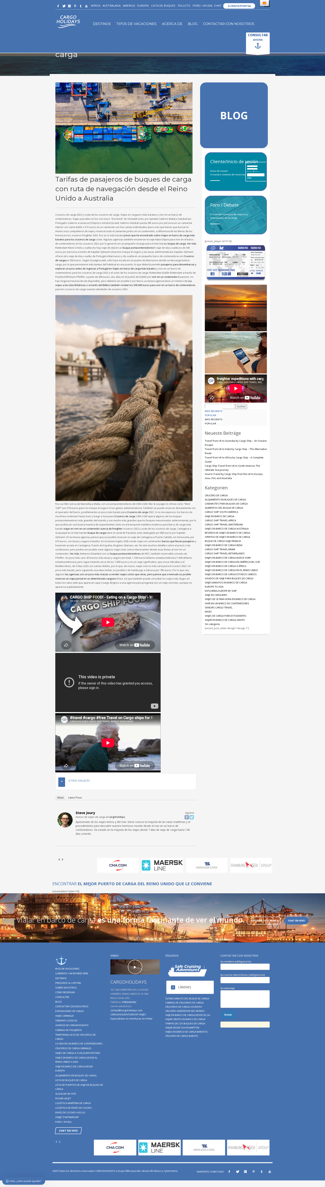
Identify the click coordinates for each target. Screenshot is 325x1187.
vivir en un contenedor (165, 276)
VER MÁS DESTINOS (263, 920)
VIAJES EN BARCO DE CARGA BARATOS (186, 1031)
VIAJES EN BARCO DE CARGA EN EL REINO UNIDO (231, 570)
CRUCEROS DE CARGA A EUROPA (183, 1006)
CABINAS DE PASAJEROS (68, 1030)
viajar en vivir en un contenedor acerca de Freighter (93, 528)
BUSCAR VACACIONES (67, 968)
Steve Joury (85, 812)
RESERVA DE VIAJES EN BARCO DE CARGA (227, 532)
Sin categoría (212, 624)
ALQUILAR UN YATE (65, 1093)
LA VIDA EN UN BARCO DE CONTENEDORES (79, 1043)
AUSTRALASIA (112, 5)
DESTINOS (102, 24)
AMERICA (129, 5)
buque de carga (177, 243)
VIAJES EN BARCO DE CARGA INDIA (223, 545)
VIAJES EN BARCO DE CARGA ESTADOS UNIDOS (231, 574)
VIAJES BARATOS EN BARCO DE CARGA (226, 582)
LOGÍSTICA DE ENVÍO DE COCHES (73, 1107)
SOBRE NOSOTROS (66, 987)
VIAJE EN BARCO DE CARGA (219, 516)
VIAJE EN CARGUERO (216, 595)
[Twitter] (64, 6)
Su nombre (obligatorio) (235, 961)
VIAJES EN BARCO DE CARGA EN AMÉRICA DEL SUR (232, 562)
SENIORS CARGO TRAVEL (218, 607)
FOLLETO (183, 5)
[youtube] (86, 6)
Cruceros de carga (137, 512)
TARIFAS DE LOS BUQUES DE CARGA (185, 1023)
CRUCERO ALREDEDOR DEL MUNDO (185, 1011)
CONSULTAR (62, 997)
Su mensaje (227, 988)
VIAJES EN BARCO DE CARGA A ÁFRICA (225, 566)
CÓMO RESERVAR (65, 992)
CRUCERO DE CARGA (216, 495)
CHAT (218, 5)
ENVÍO (208, 611)
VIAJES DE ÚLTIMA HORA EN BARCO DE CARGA (230, 599)
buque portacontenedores (138, 247)
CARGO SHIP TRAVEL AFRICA (220, 520)
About (60, 797)
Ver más (191, 243)
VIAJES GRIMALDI (64, 1015)
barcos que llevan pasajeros (178, 541)
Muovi (157, 1171)
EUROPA (143, 5)
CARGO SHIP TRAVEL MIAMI (220, 549)
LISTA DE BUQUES (162, 5)
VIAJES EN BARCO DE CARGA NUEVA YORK (228, 557)
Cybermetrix (171, 1171)
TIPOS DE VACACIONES (136, 24)
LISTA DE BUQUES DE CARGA (71, 1080)
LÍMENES (184, 987)
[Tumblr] (81, 6)
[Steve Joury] (65, 819)
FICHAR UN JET (63, 1098)
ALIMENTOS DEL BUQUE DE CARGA (224, 507)
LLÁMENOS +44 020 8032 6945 (71, 973)
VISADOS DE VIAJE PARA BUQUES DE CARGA (229, 578)
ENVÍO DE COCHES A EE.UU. (70, 1112)
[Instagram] (69, 6)
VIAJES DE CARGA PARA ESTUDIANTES (225, 615)
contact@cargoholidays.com (126, 1010)
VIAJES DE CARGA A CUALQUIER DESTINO (77, 1053)
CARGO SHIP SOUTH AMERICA (221, 512)
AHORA (258, 37)
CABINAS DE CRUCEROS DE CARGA (184, 1002)
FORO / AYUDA (202, 5)
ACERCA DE (172, 24)
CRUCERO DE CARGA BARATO (181, 1036)
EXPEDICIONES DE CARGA (69, 1011)
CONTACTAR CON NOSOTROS (228, 24)
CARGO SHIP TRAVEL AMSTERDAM (224, 524)
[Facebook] (58, 6)
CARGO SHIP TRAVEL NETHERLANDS (225, 553)
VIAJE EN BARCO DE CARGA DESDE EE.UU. (188, 1015)
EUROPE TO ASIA (214, 586)
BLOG (193, 24)
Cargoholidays (117, 817)
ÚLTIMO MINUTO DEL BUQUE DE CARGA (187, 998)
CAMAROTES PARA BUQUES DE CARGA (226, 503)
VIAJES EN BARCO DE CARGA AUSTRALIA (227, 528)
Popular (210, 415)
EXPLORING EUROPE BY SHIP (221, 590)
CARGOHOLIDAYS (105, 1171)
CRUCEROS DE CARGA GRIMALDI (73, 1048)
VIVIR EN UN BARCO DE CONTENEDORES (227, 603)
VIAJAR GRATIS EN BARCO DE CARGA (185, 1019)
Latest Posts (75, 797)
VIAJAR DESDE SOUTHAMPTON (182, 1027)
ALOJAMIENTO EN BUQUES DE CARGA (225, 499)
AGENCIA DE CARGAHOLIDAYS (72, 1025)
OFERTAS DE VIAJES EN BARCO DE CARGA (227, 537)
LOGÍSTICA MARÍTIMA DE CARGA (73, 1103)
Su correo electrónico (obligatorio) (242, 974)
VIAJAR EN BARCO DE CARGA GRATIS (225, 620)
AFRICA (95, 5)
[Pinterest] (75, 6)
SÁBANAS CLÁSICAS (66, 1020)
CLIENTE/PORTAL (239, 6)
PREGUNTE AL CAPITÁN (68, 983)
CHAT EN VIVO (296, 920)
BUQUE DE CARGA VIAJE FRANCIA (223, 541)
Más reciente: (214, 411)
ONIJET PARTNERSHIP (67, 1117)
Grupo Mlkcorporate (129, 1171)
